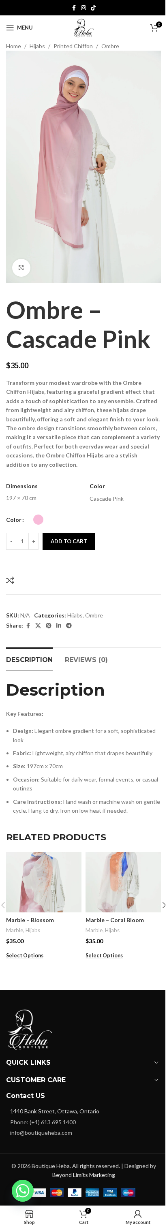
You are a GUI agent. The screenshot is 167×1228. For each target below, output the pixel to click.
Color (13, 519)
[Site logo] (83, 26)
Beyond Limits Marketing (83, 1174)
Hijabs (37, 46)
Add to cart (69, 541)
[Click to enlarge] (21, 268)
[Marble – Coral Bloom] (123, 882)
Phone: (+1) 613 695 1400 (43, 1122)
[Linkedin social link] (59, 625)
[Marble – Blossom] (43, 882)
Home (13, 46)
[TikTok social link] (93, 7)
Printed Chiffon (73, 46)
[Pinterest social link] (48, 625)
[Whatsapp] (23, 1191)
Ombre (110, 46)
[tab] (29, 658)
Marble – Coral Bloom (115, 919)
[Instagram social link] (83, 7)
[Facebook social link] (74, 7)
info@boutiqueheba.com (41, 1132)
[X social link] (38, 625)
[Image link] (30, 1027)
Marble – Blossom (30, 919)
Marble (14, 930)
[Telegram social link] (69, 625)
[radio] (38, 520)
